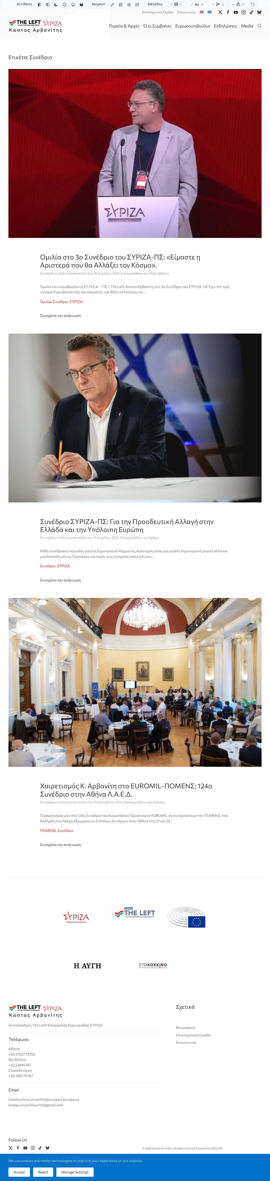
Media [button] (247, 25)
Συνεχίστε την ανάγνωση (60, 315)
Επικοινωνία (186, 12)
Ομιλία (45, 301)
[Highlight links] (112, 4)
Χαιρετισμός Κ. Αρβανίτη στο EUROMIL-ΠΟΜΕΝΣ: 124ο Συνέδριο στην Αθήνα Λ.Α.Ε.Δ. (126, 789)
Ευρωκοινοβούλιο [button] (192, 25)
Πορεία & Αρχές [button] (124, 25)
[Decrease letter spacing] (233, 4)
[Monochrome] (47, 4)
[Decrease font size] (192, 4)
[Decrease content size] (171, 4)
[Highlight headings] (120, 4)
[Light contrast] (64, 4)
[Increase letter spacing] (243, 4)
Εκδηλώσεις (225, 25)
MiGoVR (216, 1148)
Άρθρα (154, 537)
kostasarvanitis (76, 273)
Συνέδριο (60, 301)
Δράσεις (159, 802)
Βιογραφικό (185, 1027)
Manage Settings (75, 1172)
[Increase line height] (223, 4)
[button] (259, 26)
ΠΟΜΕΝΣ (48, 830)
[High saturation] (81, 4)
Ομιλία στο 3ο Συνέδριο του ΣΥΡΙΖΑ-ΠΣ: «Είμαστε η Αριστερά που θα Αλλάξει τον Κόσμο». (120, 260)
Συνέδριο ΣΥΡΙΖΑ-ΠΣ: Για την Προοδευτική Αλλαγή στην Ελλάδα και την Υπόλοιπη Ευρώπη (127, 525)
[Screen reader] (129, 4)
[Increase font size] (202, 4)
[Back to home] (36, 26)
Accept (19, 1172)
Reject (43, 1172)
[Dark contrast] (56, 4)
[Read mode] (137, 4)
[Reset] (252, 4)
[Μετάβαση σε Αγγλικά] (202, 12)
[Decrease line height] (213, 4)
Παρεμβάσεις (159, 273)
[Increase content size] (181, 4)
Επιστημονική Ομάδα (157, 12)
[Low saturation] (73, 4)
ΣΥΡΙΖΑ (76, 301)
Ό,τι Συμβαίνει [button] (157, 25)
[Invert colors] (39, 4)
